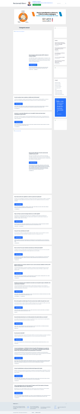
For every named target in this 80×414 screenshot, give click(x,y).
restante (43, 396)
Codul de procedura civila (40, 256)
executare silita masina (38, 106)
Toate (27, 125)
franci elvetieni (26, 276)
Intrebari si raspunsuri (37, 124)
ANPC (15, 360)
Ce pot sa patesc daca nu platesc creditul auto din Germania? (26, 97)
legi (34, 379)
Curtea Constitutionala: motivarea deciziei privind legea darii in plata (28, 368)
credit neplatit (23, 106)
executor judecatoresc (29, 124)
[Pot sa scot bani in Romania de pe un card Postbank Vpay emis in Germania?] (28, 407)
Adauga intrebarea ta (37, 4)
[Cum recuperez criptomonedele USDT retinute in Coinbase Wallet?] (20, 62)
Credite (26, 106)
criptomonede (36, 67)
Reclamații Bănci (19, 3)
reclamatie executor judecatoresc (21, 125)
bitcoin (32, 67)
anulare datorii (16, 256)
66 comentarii (21, 226)
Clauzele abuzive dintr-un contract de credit (33, 275)
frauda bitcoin (40, 67)
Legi (33, 379)
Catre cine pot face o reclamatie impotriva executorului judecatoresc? (60, 61)
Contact (33, 412)
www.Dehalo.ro (25, 412)
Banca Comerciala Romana (22, 360)
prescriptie (38, 167)
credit (49, 275)
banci (19, 106)
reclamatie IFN (29, 207)
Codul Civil (32, 395)
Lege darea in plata (30, 379)
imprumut (36, 166)
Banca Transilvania (29, 360)
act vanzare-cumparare (58, 86)
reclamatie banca (31, 168)
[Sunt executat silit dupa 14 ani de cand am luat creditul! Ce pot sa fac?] (20, 162)
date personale (32, 240)
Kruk (45, 166)
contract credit (31, 206)
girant (40, 206)
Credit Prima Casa (36, 206)
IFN (31, 166)
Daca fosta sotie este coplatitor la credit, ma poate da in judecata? (27, 196)
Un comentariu (22, 296)
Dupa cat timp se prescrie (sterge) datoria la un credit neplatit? (27, 213)
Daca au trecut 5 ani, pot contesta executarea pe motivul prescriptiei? (28, 247)
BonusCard (18, 240)
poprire (42, 124)
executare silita (32, 106)
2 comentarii (35, 69)
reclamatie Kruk (42, 168)
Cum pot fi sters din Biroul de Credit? (21, 230)
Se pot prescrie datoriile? (19, 333)
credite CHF (16, 276)
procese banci (34, 276)
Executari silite (24, 124)
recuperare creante (34, 169)
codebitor (27, 206)
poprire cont (45, 124)
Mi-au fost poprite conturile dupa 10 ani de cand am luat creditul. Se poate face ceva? (31, 300)
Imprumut (43, 106)
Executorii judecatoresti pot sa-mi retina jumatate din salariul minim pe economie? (31, 317)
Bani (19, 395)
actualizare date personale (58, 93)
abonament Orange (57, 82)
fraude (44, 67)
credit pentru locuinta (33, 378)
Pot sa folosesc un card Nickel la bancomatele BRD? (45, 408)
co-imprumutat (23, 206)
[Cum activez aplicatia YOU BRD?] (55, 407)
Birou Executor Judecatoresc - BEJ (31, 256)
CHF (21, 275)
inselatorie (46, 67)
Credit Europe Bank (27, 240)
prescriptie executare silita (44, 167)
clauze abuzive (24, 275)
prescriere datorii (33, 167)
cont (42, 395)
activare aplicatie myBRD (58, 90)
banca (18, 106)
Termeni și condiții (37, 412)
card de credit (22, 240)
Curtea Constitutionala (22, 361)
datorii (29, 106)
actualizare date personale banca (59, 94)
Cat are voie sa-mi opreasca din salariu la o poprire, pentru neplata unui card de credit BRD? (60, 43)
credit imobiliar (23, 378)
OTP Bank (30, 276)
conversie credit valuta (43, 275)
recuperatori (40, 169)
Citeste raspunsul (33, 65)
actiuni (56, 89)
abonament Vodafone (58, 83)
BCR (34, 360)
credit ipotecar (28, 378)
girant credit (43, 206)
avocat (30, 67)
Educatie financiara (21, 276)
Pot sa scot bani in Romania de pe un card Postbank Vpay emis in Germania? (60, 48)
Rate (47, 257)
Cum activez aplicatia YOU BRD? (60, 57)
